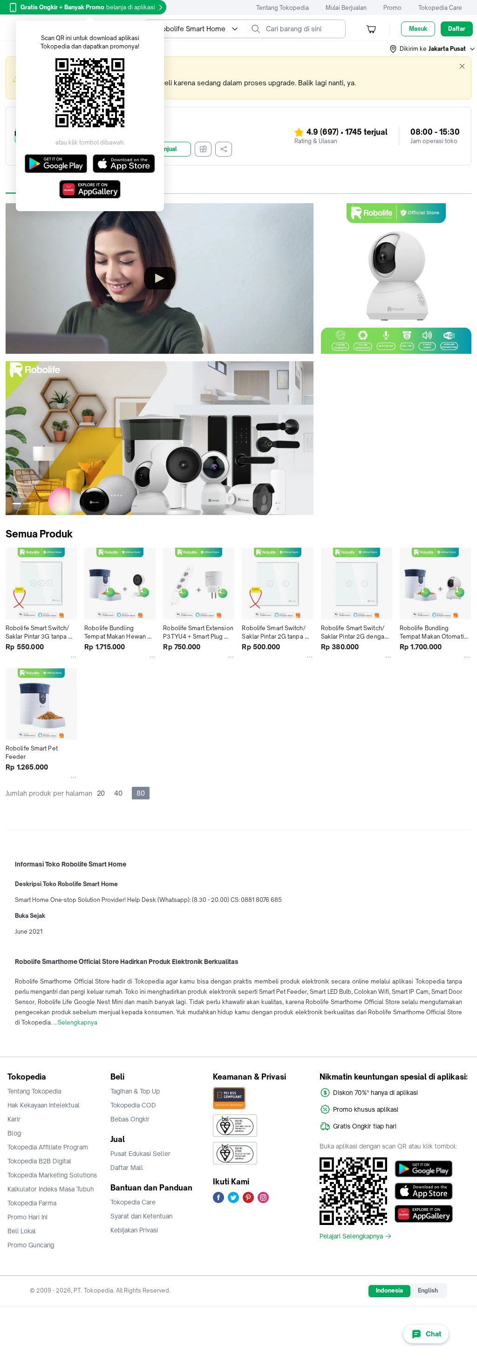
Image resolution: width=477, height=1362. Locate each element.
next (306, 438)
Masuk (418, 28)
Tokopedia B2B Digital (39, 1161)
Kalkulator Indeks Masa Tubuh (50, 1189)
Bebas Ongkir (130, 1119)
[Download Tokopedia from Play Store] (424, 1169)
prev (13, 438)
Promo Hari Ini (27, 1217)
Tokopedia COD (133, 1105)
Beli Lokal (21, 1231)
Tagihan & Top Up (135, 1091)
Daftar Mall (126, 1167)
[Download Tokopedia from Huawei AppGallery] (424, 1213)
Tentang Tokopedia (282, 7)
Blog (14, 1133)
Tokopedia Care (440, 7)
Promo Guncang (30, 1245)
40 (118, 793)
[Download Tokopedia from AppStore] (424, 1191)
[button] (432, 49)
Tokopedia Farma (31, 1203)
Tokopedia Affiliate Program (47, 1147)
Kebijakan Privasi (134, 1230)
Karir (13, 1119)
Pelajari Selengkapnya (351, 1236)
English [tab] (428, 1290)
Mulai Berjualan (346, 7)
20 (101, 793)
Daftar (456, 28)
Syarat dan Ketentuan (141, 1216)
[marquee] (238, 77)
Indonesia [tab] (389, 1290)
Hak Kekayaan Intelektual (43, 1105)
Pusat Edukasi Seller (140, 1153)
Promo (392, 7)
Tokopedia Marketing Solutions (52, 1175)
